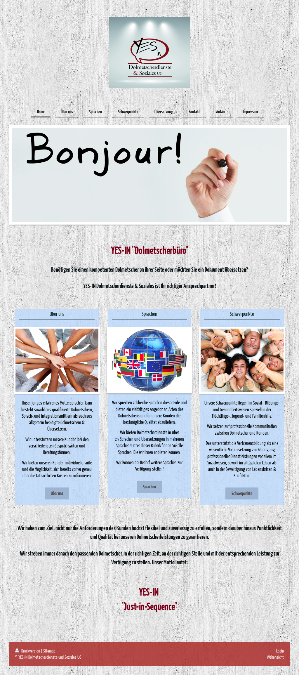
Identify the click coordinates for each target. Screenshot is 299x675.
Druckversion (30, 650)
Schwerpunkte (242, 493)
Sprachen (149, 486)
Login (280, 650)
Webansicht (275, 657)
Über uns (57, 493)
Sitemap (49, 650)
